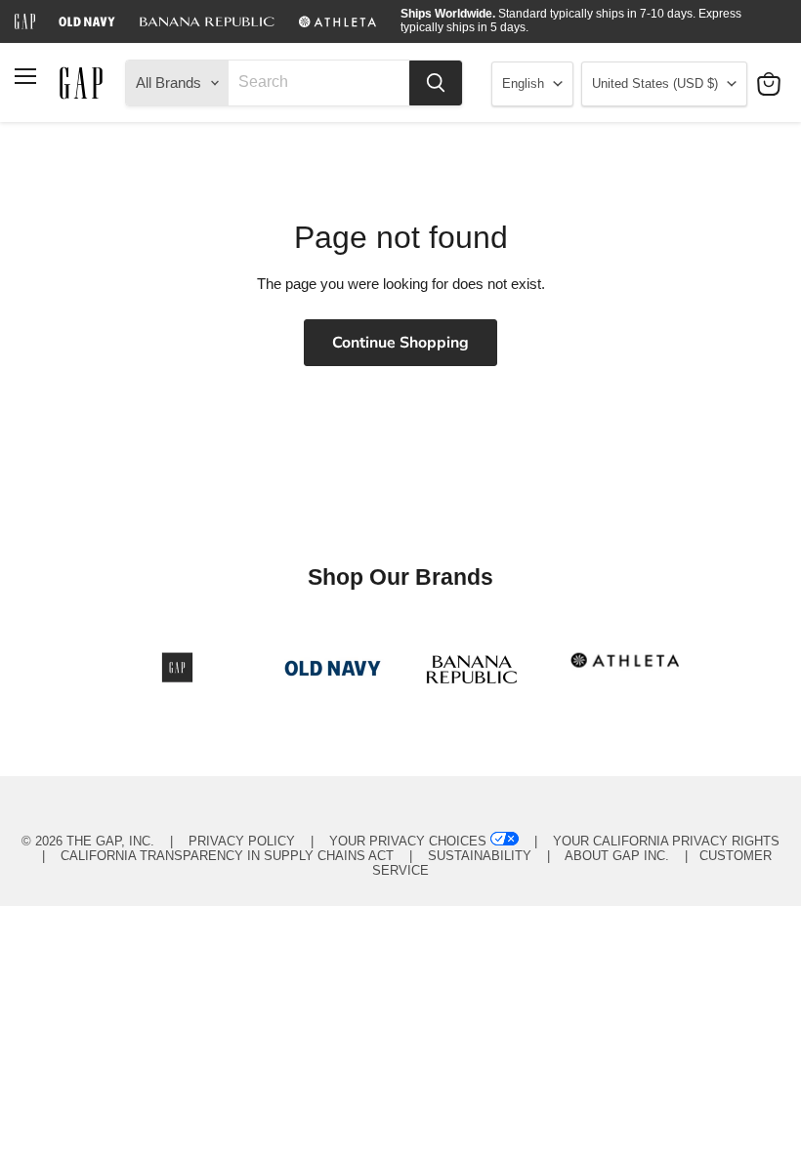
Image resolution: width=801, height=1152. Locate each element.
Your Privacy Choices (407, 841)
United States (655, 83)
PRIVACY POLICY (242, 841)
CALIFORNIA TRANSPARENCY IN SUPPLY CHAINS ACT (227, 855)
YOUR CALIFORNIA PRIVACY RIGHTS (666, 841)
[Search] (435, 83)
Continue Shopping (400, 342)
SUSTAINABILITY (479, 855)
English (523, 83)
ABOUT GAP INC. (617, 855)
